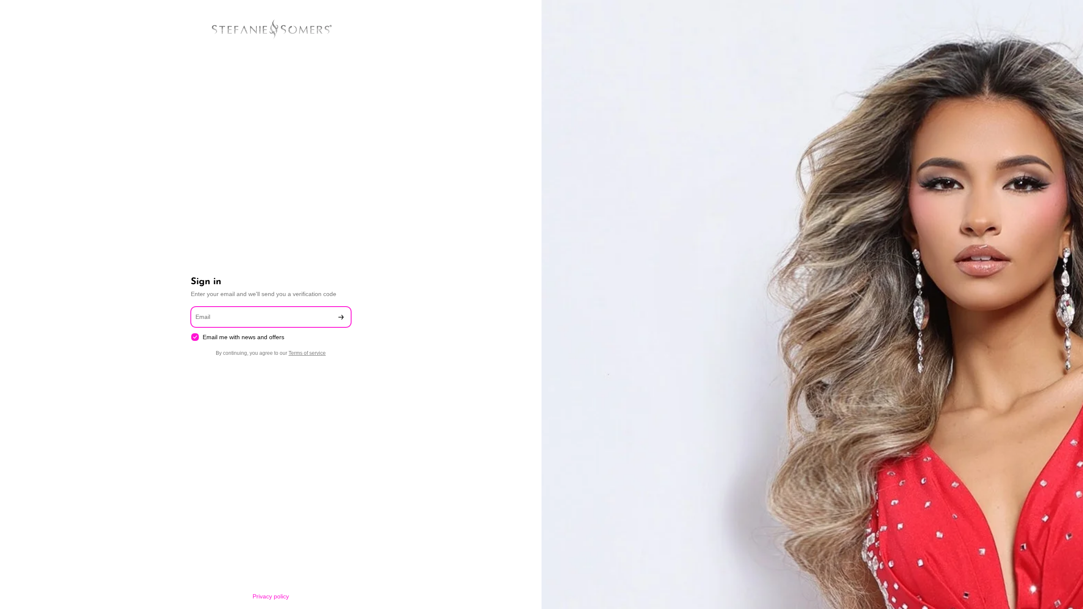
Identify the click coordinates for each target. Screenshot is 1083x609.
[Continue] (341, 317)
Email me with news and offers (243, 337)
